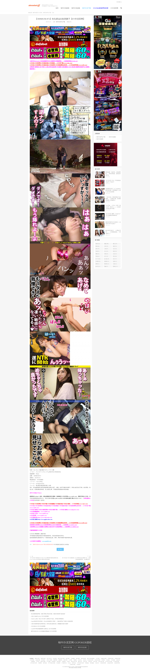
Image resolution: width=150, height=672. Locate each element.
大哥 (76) (106, 246)
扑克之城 (95, 661)
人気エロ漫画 (49, 660)
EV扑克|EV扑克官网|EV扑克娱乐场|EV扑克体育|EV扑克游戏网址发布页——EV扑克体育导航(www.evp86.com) (58, 65)
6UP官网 (97, 658)
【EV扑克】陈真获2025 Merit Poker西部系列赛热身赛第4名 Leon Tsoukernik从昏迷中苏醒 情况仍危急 (44, 558)
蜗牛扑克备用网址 (91, 658)
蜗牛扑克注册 (82, 647)
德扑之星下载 (74, 661)
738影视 (75, 660)
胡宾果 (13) (106, 261)
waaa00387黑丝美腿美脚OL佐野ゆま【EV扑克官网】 (44, 628)
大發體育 (40, 663)
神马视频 (92, 663)
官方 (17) (115, 258)
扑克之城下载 (101, 661)
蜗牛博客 (68, 658)
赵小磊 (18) (106, 258)
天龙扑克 (90, 661)
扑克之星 (85, 661)
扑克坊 (68, 661)
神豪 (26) (97, 253)
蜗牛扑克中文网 (61, 658)
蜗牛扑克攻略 (76, 8)
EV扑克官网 (114, 8)
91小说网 (48, 661)
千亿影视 (113, 660)
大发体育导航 (117, 663)
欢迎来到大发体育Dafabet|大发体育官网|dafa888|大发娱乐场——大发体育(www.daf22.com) (53, 524)
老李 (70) (115, 246)
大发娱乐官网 (110, 663)
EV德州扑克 (64, 663)
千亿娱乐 (108, 660)
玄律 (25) (106, 253)
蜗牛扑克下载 (86, 8)
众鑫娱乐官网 (103, 658)
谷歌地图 (79, 667)
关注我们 (118, 2)
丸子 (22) (106, 256)
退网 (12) (97, 263)
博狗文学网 (37, 658)
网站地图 (71, 667)
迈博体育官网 (110, 658)
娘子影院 (59, 661)
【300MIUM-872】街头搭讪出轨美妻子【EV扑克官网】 (60, 19)
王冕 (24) (97, 256)
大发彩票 (78, 664)
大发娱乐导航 (72, 664)
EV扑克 (37, 661)
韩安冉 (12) (106, 263)
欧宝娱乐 (43, 660)
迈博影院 (33, 661)
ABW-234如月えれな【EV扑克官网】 (40, 616)
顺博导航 (55, 660)
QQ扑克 (84, 660)
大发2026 (97, 663)
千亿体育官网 (116, 661)
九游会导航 (37, 660)
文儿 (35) (106, 251)
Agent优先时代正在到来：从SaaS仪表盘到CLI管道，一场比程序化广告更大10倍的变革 (52, 621)
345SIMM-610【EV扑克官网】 (38, 626)
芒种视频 (73, 658)
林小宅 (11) (98, 266)
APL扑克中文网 (33, 663)
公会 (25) (115, 253)
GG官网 (70, 660)
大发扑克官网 (97, 660)
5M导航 (103, 660)
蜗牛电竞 (45, 663)
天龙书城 (55, 658)
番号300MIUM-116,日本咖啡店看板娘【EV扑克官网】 (44, 631)
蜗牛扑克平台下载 (47, 12)
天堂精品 (87, 663)
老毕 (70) (97, 248)
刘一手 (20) (98, 258)
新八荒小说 (49, 658)
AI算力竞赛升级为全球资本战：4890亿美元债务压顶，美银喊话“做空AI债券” (49, 623)
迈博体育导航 (117, 658)
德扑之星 (80, 661)
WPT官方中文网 (108, 661)
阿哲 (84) (97, 246)
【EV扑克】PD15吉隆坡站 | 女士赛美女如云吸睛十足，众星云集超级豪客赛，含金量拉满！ (76, 558)
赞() (61, 549)
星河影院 (53, 661)
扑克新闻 (58, 663)
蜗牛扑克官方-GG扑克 (34, 5)
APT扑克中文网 (80, 663)
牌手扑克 (74, 663)
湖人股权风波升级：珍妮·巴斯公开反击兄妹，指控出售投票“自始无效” (48, 613)
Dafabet (69, 663)
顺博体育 (60, 660)
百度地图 (75, 667)
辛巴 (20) (115, 256)
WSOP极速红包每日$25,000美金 (61, 544)
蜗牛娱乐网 (83, 658)
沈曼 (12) (115, 261)
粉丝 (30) (115, 251)
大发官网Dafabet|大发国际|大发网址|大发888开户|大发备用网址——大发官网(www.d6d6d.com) (54, 526)
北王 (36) (115, 248)
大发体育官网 (103, 663)
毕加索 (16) (98, 261)
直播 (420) (98, 243)
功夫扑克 (80, 660)
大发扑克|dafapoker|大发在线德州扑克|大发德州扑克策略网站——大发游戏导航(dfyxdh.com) (54, 61)
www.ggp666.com (46, 541)
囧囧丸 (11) (115, 266)
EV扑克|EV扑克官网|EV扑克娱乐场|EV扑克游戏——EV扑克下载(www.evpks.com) (51, 63)
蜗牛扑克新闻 (65, 8)
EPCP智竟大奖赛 (51, 663)
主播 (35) (97, 251)
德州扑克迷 (43, 658)
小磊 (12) (115, 263)
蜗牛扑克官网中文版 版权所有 (81, 666)
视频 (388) (106, 243)
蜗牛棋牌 (78, 658)
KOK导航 (32, 660)
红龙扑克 (118, 660)
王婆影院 (64, 661)
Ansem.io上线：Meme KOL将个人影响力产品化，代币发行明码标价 (47, 618)
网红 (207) (115, 243)
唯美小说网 (43, 661)
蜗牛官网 (65, 660)
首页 (57, 8)
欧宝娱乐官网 (90, 660)
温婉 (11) (106, 266)
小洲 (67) (106, 248)
